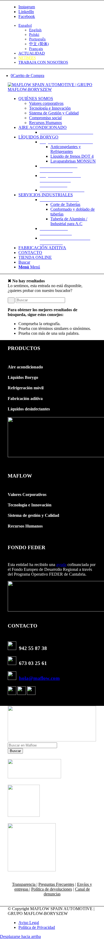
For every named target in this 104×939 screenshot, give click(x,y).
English (35, 30)
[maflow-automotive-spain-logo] (52, 89)
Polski (34, 34)
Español (25, 25)
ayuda (61, 564)
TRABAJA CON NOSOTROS (43, 62)
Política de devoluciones (51, 889)
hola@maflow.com (39, 678)
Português (37, 39)
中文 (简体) (39, 44)
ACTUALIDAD (31, 53)
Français (36, 49)
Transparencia (24, 884)
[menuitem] (57, 37)
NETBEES (27, 58)
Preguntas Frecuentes (56, 884)
